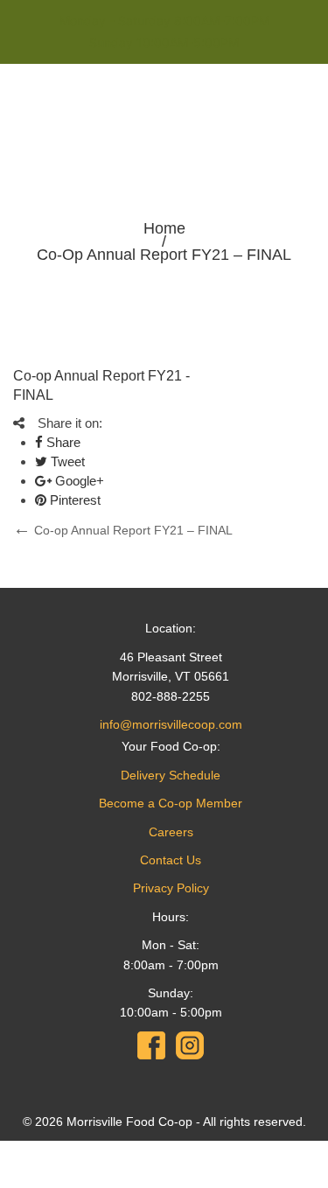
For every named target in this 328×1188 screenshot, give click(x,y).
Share (61, 442)
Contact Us (170, 860)
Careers (171, 832)
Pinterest (73, 500)
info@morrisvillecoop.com (171, 724)
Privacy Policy (171, 888)
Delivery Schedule (170, 775)
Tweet (66, 461)
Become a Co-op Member (170, 803)
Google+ (78, 480)
